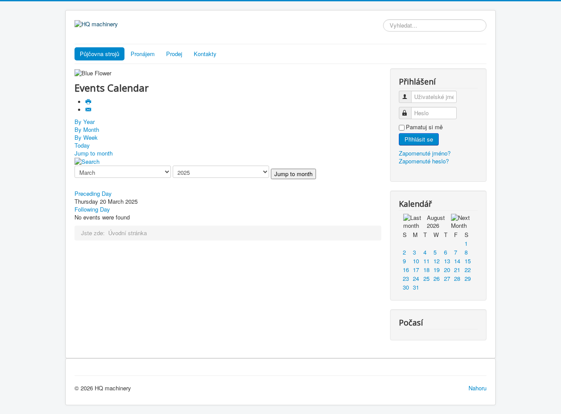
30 (406, 287)
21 (457, 269)
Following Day (92, 209)
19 (436, 269)
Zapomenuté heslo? (424, 161)
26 (436, 278)
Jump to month (94, 153)
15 (468, 261)
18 (426, 269)
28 (457, 278)
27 (447, 278)
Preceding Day (93, 193)
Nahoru (477, 388)
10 (416, 261)
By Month (87, 129)
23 (406, 278)
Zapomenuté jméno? (425, 153)
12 (436, 261)
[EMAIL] (89, 110)
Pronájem (143, 54)
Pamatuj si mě (424, 127)
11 (426, 261)
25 (426, 278)
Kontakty (205, 54)
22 (468, 269)
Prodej (174, 54)
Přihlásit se (419, 139)
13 (447, 261)
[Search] (87, 161)
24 (416, 278)
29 (468, 278)
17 (416, 269)
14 (457, 261)
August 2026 (436, 221)
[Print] (89, 102)
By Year (85, 121)
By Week (86, 137)
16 (406, 269)
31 (416, 287)
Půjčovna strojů (99, 54)
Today (82, 145)
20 (447, 269)
